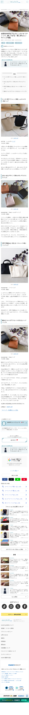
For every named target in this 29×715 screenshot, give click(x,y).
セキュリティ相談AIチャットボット (7, 675)
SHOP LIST (16, 138)
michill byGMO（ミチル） (6, 9)
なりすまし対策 (18, 680)
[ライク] (27, 1)
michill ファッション (24, 522)
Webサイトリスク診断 (12, 673)
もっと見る (14, 596)
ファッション (15, 9)
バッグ (3, 42)
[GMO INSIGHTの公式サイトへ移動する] (14, 664)
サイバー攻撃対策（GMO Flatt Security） (8, 680)
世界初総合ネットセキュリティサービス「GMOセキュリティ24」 (12, 671)
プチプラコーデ (19, 42)
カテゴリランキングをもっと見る (14, 549)
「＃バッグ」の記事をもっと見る (9, 410)
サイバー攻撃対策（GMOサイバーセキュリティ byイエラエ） (11, 678)
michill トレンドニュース (9, 46)
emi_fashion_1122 (25, 514)
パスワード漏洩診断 (4, 673)
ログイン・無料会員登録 (14, 614)
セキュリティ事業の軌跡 (5, 682)
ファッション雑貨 (10, 42)
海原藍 (27, 562)
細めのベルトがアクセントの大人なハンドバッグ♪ (15, 91)
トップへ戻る (14, 470)
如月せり (26, 570)
